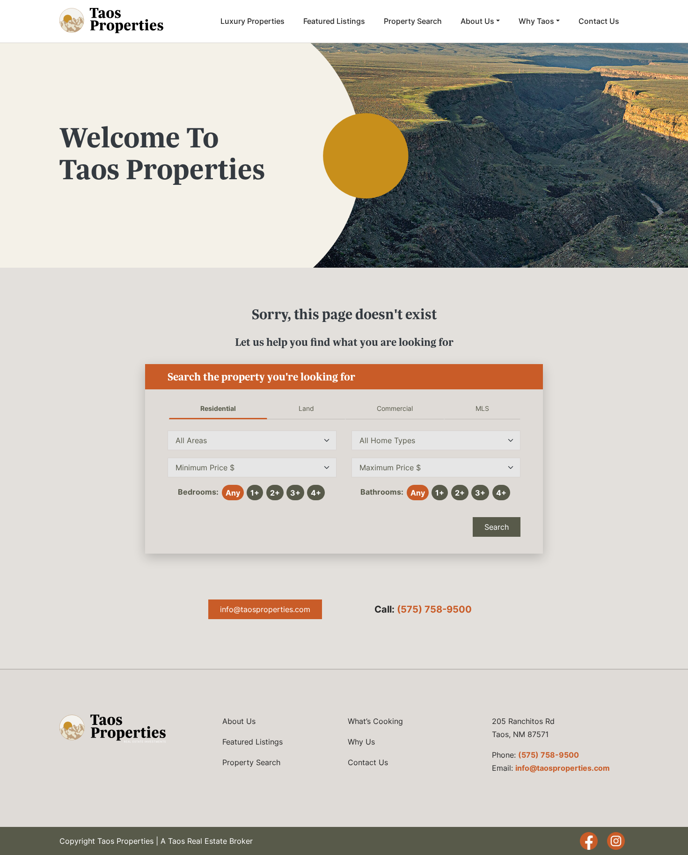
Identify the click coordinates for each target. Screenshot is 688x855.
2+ (275, 492)
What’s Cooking (375, 721)
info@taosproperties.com (265, 609)
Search (496, 527)
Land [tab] (306, 408)
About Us (477, 21)
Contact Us (598, 21)
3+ (295, 492)
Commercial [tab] (395, 408)
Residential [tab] (218, 408)
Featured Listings (334, 21)
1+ (254, 492)
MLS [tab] (482, 408)
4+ (316, 492)
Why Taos (536, 21)
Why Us (361, 741)
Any (233, 492)
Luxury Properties (252, 21)
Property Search (413, 21)
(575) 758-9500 (434, 609)
